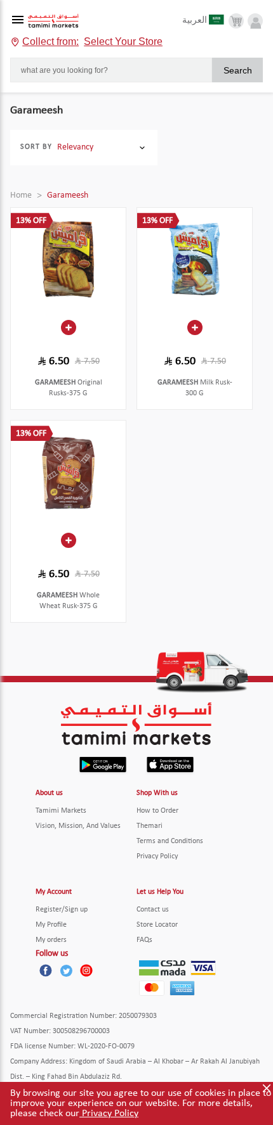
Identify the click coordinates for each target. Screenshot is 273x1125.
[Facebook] (46, 970)
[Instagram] (86, 970)
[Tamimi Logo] (53, 21)
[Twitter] (66, 970)
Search (237, 70)
